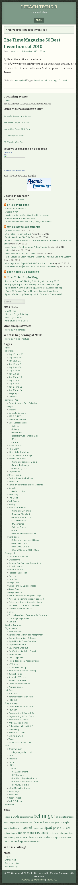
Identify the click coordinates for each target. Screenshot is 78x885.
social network (45, 837)
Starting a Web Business (20, 608)
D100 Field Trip (16, 416)
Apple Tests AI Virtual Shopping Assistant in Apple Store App (33, 287)
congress (69, 817)
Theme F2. (51, 879)
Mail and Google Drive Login (17, 314)
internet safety (39, 828)
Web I (7, 745)
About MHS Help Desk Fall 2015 (20, 253)
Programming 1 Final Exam (21, 716)
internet (26, 827)
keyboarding (9, 833)
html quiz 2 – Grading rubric (25, 781)
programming (9, 837)
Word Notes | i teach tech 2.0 (18, 233)
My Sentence (18, 523)
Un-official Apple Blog (22, 277)
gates (57, 823)
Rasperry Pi (14, 393)
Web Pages (14, 501)
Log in (7, 856)
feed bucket (49, 823)
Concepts (9, 406)
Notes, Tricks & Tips (18, 667)
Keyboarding (14, 471)
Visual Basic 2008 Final (20, 742)
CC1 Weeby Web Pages (14, 135)
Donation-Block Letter (22, 514)
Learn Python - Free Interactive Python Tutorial (26, 247)
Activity (15, 426)
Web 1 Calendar (16, 801)
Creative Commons (13, 625)
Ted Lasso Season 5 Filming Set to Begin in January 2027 (32, 281)
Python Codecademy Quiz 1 (21, 726)
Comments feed (12, 863)
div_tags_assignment (22, 752)
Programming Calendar (19, 719)
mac (16, 833)
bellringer (44, 815)
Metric (15, 439)
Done (7, 100)
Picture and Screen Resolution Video (25, 602)
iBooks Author (15, 654)
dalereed (9, 250)
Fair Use (12, 576)
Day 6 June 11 (15, 380)
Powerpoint (14, 481)
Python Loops (14, 729)
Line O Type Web (16, 657)
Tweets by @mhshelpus (15, 329)
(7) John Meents (12, 230)
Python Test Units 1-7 (18, 732)
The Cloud (13, 497)
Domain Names (16, 566)
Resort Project (15, 797)
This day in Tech (18, 204)
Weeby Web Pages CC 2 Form (17, 129)
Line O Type (10, 310)
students (62, 837)
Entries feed (10, 859)
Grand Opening (19, 520)
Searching (13, 494)
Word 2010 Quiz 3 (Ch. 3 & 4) (26, 550)
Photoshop (13, 794)
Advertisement (15, 631)
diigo (12, 823)
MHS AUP (13, 700)
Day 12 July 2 (15, 364)
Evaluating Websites (18, 419)
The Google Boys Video (19, 618)
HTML (11, 765)
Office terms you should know (25, 540)
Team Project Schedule (19, 683)
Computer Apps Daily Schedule (23, 403)
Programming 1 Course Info (21, 713)
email (31, 823)
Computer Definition (21, 510)
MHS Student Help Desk (16, 320)
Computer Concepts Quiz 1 (24, 461)
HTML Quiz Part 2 (20, 784)
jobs (68, 828)
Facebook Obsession (18, 572)
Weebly (12, 504)
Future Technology (20, 465)
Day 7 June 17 (15, 383)
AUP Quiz (13, 693)
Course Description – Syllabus (22, 638)
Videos (12, 739)
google (64, 822)
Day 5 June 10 (15, 377)
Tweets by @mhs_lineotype (16, 338)
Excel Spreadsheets (18, 422)
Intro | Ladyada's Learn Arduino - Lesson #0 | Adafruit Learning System (38, 256)
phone (70, 833)
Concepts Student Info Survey (17, 116)
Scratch (12, 488)
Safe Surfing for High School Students (26, 484)
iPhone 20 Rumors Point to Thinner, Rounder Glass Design (32, 291)
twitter (26, 841)
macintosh (25, 833)
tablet (69, 837)
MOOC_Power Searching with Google (25, 595)
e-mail (16, 823)
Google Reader (15, 589)
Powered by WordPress (33, 879)
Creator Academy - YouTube (17, 237)
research (19, 837)
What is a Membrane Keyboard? (20, 218)
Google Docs (14, 582)
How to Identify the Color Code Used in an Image (27, 215)
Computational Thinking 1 (21, 706)
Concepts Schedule (17, 413)
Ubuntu (12, 621)
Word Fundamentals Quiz (24, 533)
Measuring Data (20, 468)
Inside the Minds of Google (20, 455)
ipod (63, 828)
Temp (15, 442)
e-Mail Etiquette (16, 569)
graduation (8, 828)
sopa (56, 837)
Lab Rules (9, 690)
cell (57, 817)
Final (11, 755)
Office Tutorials (15, 474)
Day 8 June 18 (15, 386)
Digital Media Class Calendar (22, 641)
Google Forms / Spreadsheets (22, 585)
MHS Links (40, 833)
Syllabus (13, 396)
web (31, 841)
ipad (48, 827)
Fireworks (13, 758)
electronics (24, 823)
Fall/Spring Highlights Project (22, 651)
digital (6, 823)
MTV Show (13, 664)
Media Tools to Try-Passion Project (24, 660)
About (7, 347)
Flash (11, 762)
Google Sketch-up (16, 592)
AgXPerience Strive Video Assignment (26, 634)
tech (45, 80)
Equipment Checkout (18, 647)
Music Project (15, 791)
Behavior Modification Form (21, 696)
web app (36, 841)
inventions (38, 80)
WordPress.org (11, 866)
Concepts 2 (10, 553)
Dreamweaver (15, 748)
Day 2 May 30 (15, 367)
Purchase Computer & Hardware (24, 605)
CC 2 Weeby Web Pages (14, 142)
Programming (11, 703)
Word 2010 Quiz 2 (20, 546)
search (27, 837)
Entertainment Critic (21, 517)
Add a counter (18, 491)
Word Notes (14, 536)
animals (7, 817)
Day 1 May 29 (15, 357)
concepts (62, 817)
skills (33, 837)
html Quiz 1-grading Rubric (24, 778)
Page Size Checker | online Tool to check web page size (30, 266)
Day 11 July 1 (14, 360)
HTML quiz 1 (18, 775)
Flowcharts (14, 709)
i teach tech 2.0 (39, 6)
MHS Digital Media (13, 317)
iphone (57, 828)
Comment (63, 80)
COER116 (9, 351)
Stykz (11, 611)
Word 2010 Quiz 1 (20, 543)
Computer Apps (12, 399)
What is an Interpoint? (15, 208)
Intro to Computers (17, 458)
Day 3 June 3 (14, 370)
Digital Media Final (17, 644)
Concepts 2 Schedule (18, 556)
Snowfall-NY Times (17, 677)
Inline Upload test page (19, 788)
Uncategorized (20, 80)
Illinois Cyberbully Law (19, 452)
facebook (39, 822)
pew (65, 833)
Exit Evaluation (15, 445)
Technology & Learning (23, 271)
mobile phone (53, 833)
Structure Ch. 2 (16, 735)
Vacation (16, 530)
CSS (14, 768)
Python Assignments (18, 722)
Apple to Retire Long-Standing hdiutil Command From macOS (33, 294)
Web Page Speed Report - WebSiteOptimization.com (29, 263)
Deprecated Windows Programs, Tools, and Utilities (28, 221)
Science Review (19, 527)
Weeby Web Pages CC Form (16, 122)
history (16, 828)
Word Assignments (17, 507)
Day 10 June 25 (16, 354)
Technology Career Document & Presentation (29, 615)
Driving (15, 429)
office (62, 833)
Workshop (9, 804)
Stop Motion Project (17, 680)
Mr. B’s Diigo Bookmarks (23, 226)
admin (15, 51)
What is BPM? (11, 211)
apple (15, 816)
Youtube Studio (15, 686)
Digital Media (11, 628)
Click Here (19, 199)
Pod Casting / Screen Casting (22, 670)
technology (52, 80)
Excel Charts (18, 432)
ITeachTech (9, 152)
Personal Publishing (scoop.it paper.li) (26, 598)
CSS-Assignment (20, 771)
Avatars (12, 409)
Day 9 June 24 (15, 390)
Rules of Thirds (15, 673)
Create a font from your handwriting (25, 563)
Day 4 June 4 (15, 373)
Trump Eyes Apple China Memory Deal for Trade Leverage (32, 284)
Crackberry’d (14, 559)
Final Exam (14, 448)
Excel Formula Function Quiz (25, 435)
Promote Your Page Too (14, 170)
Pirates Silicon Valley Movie (21, 478)
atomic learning (26, 817)
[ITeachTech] (14, 156)
